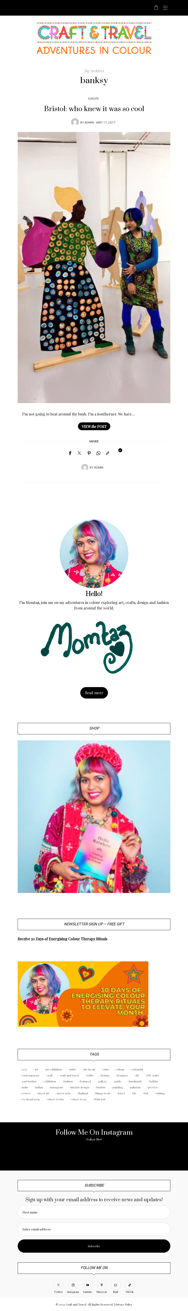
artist (72, 1069)
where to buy (55, 1099)
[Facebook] (70, 453)
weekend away (31, 1099)
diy (137, 1075)
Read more (94, 692)
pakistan (135, 1087)
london (101, 1087)
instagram (56, 1087)
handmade (135, 1081)
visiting (160, 1093)
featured (85, 1081)
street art (43, 1093)
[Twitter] (79, 453)
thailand (83, 1093)
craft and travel (69, 1075)
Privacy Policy (123, 1304)
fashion (68, 1081)
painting (118, 1087)
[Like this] (117, 452)
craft (50, 1075)
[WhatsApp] (98, 453)
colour (120, 1069)
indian (39, 1087)
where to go (79, 1099)
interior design (79, 1087)
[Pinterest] (89, 453)
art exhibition (53, 1069)
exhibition (50, 1081)
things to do (103, 1093)
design (105, 1075)
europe (93, 98)
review (26, 1093)
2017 (24, 1069)
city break (89, 1069)
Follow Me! (94, 1139)
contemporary (31, 1075)
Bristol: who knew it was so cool (94, 109)
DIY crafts (153, 1075)
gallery (102, 1081)
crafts (89, 1075)
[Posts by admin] (75, 122)
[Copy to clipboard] (107, 453)
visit (145, 1093)
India (25, 1087)
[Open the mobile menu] (165, 8)
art (36, 1069)
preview (153, 1087)
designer (122, 1075)
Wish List (99, 1099)
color (105, 1069)
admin (89, 122)
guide (118, 1081)
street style (64, 1093)
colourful (137, 1069)
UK (134, 1093)
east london (29, 1081)
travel (121, 1093)
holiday (153, 1081)
